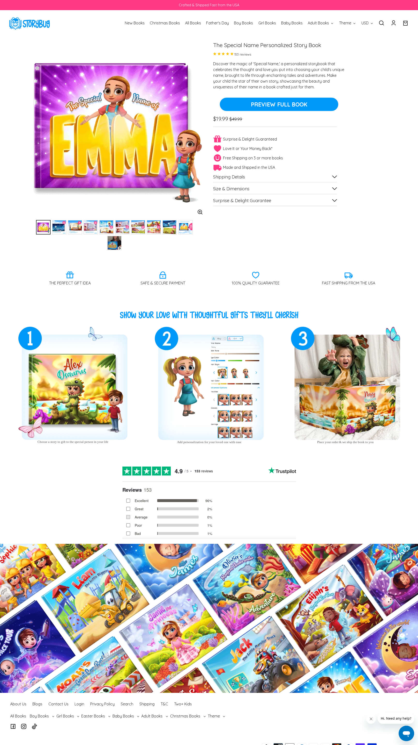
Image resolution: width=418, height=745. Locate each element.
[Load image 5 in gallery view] (106, 227)
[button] (381, 23)
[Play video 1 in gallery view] (114, 243)
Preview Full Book (279, 104)
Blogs (37, 704)
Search (127, 704)
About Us (18, 704)
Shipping (147, 704)
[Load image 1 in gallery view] (43, 227)
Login (79, 704)
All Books (18, 716)
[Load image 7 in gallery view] (138, 227)
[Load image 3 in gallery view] (75, 227)
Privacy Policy (102, 704)
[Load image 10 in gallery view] (185, 227)
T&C (164, 704)
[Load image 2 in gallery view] (59, 227)
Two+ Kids (183, 704)
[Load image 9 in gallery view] (169, 227)
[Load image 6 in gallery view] (122, 227)
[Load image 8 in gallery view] (154, 227)
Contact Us (58, 704)
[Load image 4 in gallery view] (90, 227)
